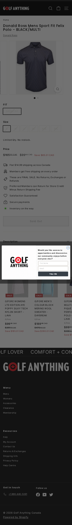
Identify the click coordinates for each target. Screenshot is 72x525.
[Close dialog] (68, 247)
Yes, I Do (53, 274)
